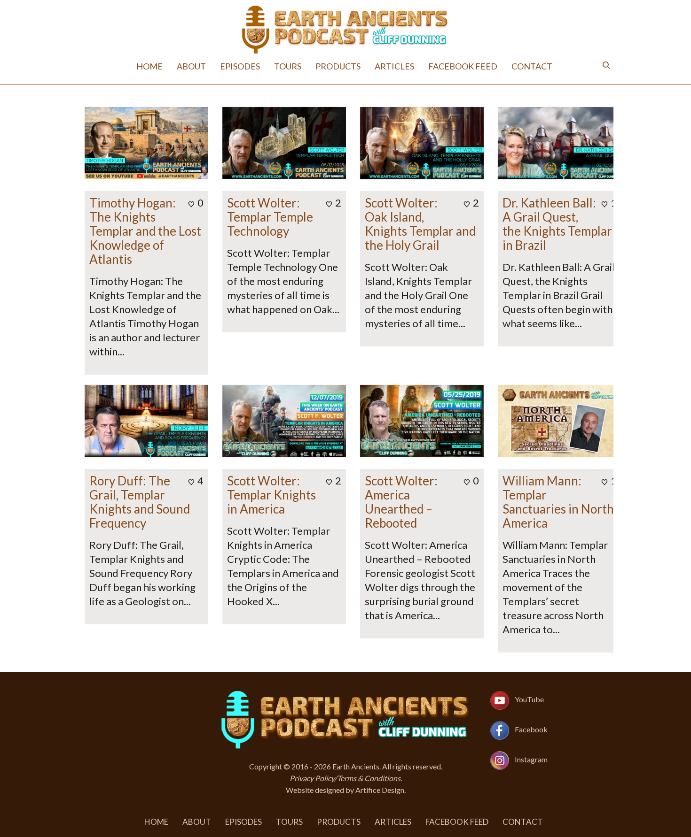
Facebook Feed (462, 66)
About (191, 66)
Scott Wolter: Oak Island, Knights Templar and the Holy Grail (420, 224)
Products (338, 66)
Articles (394, 66)
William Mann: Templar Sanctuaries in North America (558, 501)
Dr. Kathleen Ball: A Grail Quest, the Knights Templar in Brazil (557, 224)
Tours (287, 66)
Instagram (531, 759)
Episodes (240, 66)
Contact (531, 66)
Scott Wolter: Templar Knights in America (271, 494)
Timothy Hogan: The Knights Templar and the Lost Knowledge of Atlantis (145, 231)
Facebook (531, 729)
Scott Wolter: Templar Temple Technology (270, 216)
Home (149, 66)
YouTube (529, 699)
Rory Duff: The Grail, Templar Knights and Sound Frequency (139, 501)
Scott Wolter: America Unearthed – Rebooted (401, 501)
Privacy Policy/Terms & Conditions (345, 778)
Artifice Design (379, 789)
